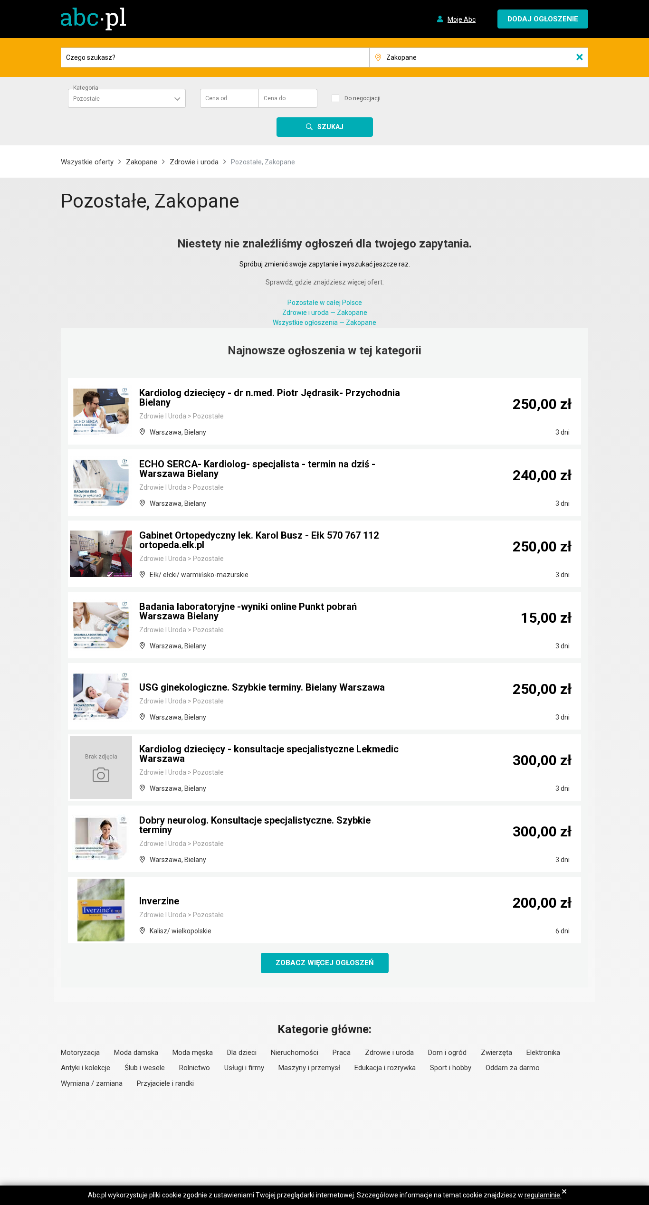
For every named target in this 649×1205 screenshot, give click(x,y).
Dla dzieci (242, 1052)
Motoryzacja (80, 1052)
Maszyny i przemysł (309, 1067)
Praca (342, 1052)
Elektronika (543, 1052)
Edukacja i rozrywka (385, 1067)
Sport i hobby (450, 1067)
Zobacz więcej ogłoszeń (325, 962)
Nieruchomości (294, 1052)
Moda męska (192, 1052)
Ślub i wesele (144, 1067)
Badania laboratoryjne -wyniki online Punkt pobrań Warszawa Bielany (248, 611)
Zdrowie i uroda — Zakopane (324, 312)
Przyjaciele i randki (165, 1083)
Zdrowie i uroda (194, 162)
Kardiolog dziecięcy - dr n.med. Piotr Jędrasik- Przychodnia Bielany (269, 397)
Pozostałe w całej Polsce (324, 302)
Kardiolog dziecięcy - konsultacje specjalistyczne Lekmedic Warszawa (269, 753)
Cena (216, 98)
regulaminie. (543, 1195)
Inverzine (159, 901)
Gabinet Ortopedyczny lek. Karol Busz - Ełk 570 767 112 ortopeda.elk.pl (259, 540)
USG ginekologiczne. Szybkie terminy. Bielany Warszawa (262, 687)
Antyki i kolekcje (85, 1067)
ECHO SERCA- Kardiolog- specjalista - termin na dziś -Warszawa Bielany (257, 468)
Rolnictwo (194, 1067)
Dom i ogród (447, 1052)
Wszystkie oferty (87, 162)
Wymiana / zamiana (92, 1083)
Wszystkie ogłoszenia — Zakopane (324, 322)
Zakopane (141, 162)
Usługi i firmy (244, 1067)
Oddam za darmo (513, 1067)
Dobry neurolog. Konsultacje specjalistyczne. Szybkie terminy (255, 825)
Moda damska (136, 1052)
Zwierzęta (496, 1052)
